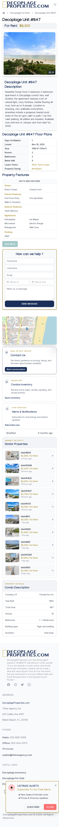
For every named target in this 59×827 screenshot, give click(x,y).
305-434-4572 (14, 743)
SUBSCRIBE (33, 807)
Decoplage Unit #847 (45, 13)
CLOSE (50, 807)
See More (10, 244)
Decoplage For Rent (20, 13)
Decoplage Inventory (14, 772)
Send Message (29, 304)
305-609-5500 (14, 737)
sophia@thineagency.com (17, 755)
